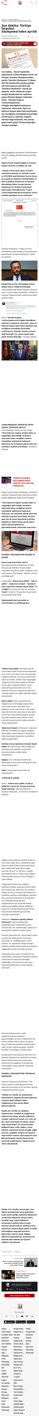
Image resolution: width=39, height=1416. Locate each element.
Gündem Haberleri (13, 19)
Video (4, 1329)
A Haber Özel (7, 1335)
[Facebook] (7, 1316)
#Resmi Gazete (7, 1252)
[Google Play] (20, 1289)
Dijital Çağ (18, 1371)
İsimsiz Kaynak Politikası (19, 1413)
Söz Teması (18, 1362)
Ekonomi (5, 1341)
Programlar (18, 1329)
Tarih (4, 1371)
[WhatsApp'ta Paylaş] (32, 36)
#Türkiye (17, 1252)
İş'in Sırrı (17, 1368)
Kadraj (16, 1338)
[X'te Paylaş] (28, 36)
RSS (15, 1383)
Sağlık (4, 1374)
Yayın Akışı (18, 1401)
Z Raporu (17, 1374)
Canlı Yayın (6, 1332)
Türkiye (12, 155)
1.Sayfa (17, 1377)
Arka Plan (18, 1347)
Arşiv (16, 1398)
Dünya (4, 1350)
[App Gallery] (30, 1289)
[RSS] (32, 1316)
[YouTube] (22, 1316)
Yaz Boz (17, 1335)
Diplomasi (18, 1359)
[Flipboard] (27, 1316)
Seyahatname (19, 1353)
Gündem (5, 1338)
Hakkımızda (19, 1407)
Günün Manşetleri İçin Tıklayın (20, 1296)
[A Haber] (19, 2)
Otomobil (5, 1365)
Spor (3, 1353)
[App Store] (10, 1289)
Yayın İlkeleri (19, 1410)
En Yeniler (6, 1383)
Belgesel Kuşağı (19, 1356)
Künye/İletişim (19, 1389)
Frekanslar (18, 1395)
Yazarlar (5, 1377)
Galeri (4, 1380)
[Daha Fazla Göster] (35, 36)
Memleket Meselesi (19, 1350)
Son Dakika (6, 1344)
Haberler (4, 19)
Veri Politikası (19, 1392)
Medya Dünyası (19, 1365)
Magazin (5, 1356)
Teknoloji (5, 1362)
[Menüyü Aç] (36, 2)
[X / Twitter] (12, 1316)
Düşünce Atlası (19, 1332)
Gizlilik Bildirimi (19, 1404)
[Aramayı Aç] (32, 2)
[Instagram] (17, 1316)
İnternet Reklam (19, 1380)
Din (3, 1368)
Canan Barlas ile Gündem (19, 1344)
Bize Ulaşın (18, 1386)
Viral (3, 1359)
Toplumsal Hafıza (19, 1341)
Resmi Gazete (7, 152)
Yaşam (4, 1347)
